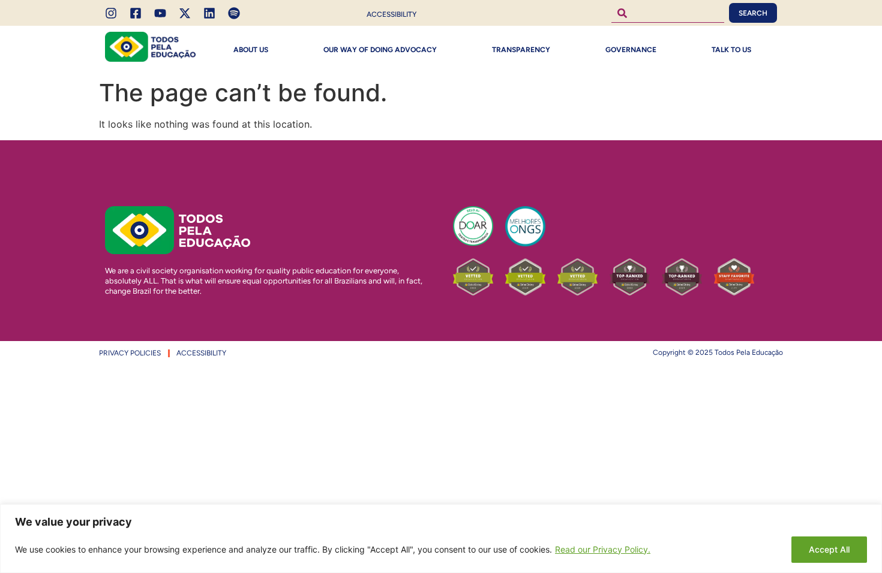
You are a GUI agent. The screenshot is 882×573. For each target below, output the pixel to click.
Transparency (521, 50)
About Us (250, 50)
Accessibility (391, 14)
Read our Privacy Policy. (602, 549)
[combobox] (667, 13)
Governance (630, 50)
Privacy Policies (130, 353)
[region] (441, 538)
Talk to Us (731, 50)
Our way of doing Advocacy (380, 50)
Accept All (829, 549)
